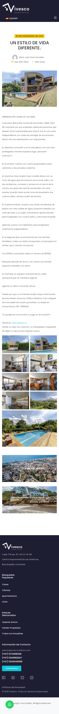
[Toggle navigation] (55, 18)
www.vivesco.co (19, 322)
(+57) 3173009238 (11, 653)
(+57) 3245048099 (12, 661)
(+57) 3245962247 (12, 657)
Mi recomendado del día (29, 36)
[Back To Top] (51, 706)
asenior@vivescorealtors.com (16, 650)
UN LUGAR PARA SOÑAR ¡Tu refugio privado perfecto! (33, 499)
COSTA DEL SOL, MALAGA (29, 468)
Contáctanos (11, 668)
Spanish (13, 18)
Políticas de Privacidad (13, 687)
